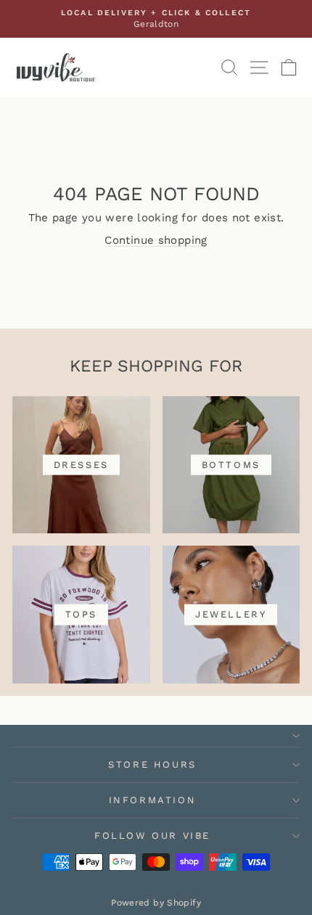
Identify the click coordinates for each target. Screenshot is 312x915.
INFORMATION (153, 800)
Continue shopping (155, 240)
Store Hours (152, 764)
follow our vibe (152, 835)
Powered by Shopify (156, 903)
